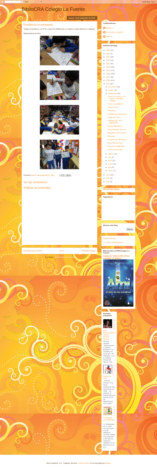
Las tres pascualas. (115, 150)
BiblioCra (109, 28)
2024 (108, 54)
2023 (108, 57)
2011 (108, 181)
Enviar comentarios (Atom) (64, 257)
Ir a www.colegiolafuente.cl (113, 242)
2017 (108, 77)
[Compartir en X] (65, 175)
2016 (108, 80)
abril (110, 167)
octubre (111, 90)
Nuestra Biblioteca (115, 126)
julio (110, 157)
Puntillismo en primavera (117, 114)
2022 (108, 60)
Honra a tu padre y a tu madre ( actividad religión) (117, 98)
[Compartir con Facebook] (67, 175)
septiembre (112, 93)
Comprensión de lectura (117, 140)
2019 (108, 70)
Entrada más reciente (33, 251)
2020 (108, 67)
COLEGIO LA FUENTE (114, 32)
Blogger (107, 463)
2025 (108, 50)
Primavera (112, 110)
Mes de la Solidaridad (116, 146)
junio (110, 160)
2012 (108, 178)
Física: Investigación (115, 104)
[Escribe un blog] (63, 175)
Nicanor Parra (113, 107)
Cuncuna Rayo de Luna (117, 129)
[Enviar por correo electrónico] (60, 175)
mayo (110, 164)
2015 (108, 84)
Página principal (109, 238)
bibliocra (109, 37)
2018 (108, 74)
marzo (110, 171)
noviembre (112, 87)
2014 (108, 175)
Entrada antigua (88, 251)
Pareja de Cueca (114, 117)
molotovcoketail (83, 463)
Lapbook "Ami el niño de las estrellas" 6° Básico (116, 257)
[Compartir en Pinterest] (70, 175)
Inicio (61, 251)
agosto (111, 154)
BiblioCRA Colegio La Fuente (53, 9)
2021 (108, 64)
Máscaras (111, 136)
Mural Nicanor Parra (115, 143)
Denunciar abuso (111, 189)
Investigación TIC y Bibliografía (115, 122)
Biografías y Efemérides (117, 133)
